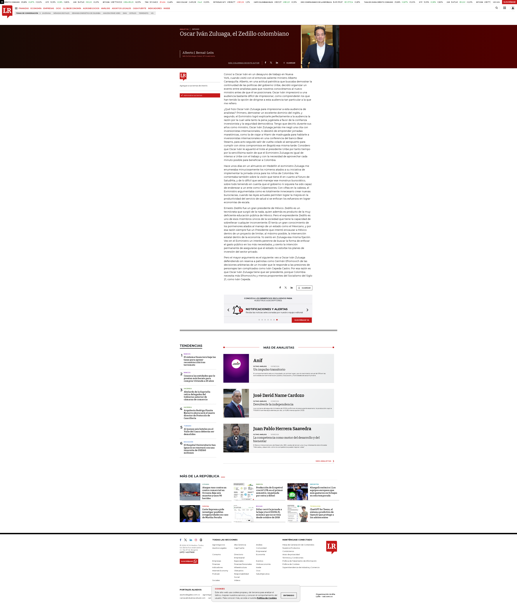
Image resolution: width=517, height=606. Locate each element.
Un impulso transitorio (269, 369)
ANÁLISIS (105, 8)
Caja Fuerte (239, 548)
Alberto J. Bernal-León (198, 53)
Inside (258, 567)
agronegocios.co (210, 595)
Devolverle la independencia (273, 404)
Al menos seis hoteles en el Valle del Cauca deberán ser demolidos (199, 431)
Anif (257, 360)
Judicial (205, 506)
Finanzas (216, 564)
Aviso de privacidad (291, 554)
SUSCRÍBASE (509, 2)
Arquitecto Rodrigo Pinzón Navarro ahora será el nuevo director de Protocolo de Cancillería (199, 414)
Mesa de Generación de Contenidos (298, 545)
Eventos (259, 561)
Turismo (187, 426)
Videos (237, 580)
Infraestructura (240, 567)
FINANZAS (24, 8)
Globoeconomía (263, 564)
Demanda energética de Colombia (86, 13)
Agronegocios (218, 545)
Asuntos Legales (219, 548)
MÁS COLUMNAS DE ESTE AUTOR (243, 63)
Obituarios (238, 571)
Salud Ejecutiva (262, 574)
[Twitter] (271, 63)
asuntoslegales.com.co (190, 595)
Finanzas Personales (243, 564)
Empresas (216, 561)
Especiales (238, 561)
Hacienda (188, 389)
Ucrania (205, 484)
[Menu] (17, 8)
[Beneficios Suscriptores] (505, 7)
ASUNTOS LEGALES (121, 8)
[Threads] (202, 540)
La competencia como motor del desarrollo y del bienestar (286, 439)
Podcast (216, 574)
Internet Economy (220, 571)
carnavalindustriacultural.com (192, 598)
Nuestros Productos (291, 548)
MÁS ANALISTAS (323, 461)
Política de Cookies (267, 598)
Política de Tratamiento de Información (299, 561)
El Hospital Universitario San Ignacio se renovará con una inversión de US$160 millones (200, 449)
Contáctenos (288, 551)
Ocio (258, 571)
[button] (227, 310)
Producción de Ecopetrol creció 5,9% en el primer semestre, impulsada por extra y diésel (269, 491)
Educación (188, 442)
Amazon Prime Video (111, 13)
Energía (259, 484)
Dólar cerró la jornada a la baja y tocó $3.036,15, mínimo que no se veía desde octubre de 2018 (269, 513)
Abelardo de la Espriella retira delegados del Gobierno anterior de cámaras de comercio (197, 396)
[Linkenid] (192, 540)
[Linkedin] (277, 63)
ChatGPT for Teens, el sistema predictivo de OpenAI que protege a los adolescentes (322, 513)
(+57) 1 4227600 (187, 552)
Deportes (314, 484)
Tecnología (315, 506)
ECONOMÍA (36, 8)
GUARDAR (290, 63)
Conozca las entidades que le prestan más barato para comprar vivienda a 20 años (199, 378)
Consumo (216, 554)
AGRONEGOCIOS (91, 8)
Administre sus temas (192, 95)
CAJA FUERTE (139, 8)
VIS (152, 13)
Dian (125, 13)
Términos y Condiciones (292, 558)
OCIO (58, 8)
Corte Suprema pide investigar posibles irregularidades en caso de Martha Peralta (215, 513)
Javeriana (46, 13)
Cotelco (132, 13)
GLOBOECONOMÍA (72, 8)
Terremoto (143, 13)
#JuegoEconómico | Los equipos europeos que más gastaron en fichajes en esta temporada (323, 491)
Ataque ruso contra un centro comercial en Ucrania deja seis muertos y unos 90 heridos (214, 493)
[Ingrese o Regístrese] (513, 8)
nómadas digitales (61, 13)
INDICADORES (155, 8)
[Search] (496, 8)
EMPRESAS (48, 8)
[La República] (7, 11)
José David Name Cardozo (278, 395)
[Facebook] (265, 63)
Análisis (259, 545)
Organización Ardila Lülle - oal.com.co (325, 595)
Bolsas (259, 506)
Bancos (187, 354)
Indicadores (217, 567)
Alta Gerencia (240, 545)
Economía (260, 554)
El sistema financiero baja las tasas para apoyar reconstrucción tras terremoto (200, 361)
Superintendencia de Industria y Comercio (301, 567)
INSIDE (167, 8)
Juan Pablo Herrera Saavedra (282, 428)
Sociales (216, 580)
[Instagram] (197, 540)
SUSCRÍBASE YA (301, 320)
